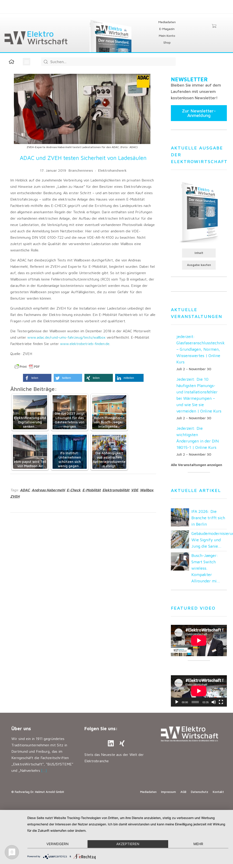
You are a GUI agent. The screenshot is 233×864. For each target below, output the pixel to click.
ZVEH (15, 496)
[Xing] (122, 743)
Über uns (21, 728)
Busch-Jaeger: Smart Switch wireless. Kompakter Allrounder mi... (205, 568)
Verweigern (57, 844)
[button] (26, 61)
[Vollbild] (221, 702)
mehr (198, 844)
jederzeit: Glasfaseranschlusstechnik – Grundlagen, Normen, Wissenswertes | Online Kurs (200, 349)
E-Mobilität (91, 490)
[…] (44, 770)
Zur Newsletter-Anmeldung (199, 113)
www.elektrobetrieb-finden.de (84, 344)
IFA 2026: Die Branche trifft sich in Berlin (208, 517)
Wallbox (146, 490)
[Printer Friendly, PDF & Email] (27, 366)
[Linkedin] (110, 743)
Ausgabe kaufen (199, 265)
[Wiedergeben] (177, 702)
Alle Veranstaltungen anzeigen (196, 465)
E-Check (74, 490)
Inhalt (199, 253)
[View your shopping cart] (214, 26)
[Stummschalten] (213, 702)
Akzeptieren (127, 844)
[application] (199, 691)
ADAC (25, 490)
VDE (134, 490)
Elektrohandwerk (112, 170)
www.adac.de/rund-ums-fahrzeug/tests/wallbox (66, 337)
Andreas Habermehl (48, 490)
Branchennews (80, 170)
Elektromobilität (115, 490)
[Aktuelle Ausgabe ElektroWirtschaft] (199, 212)
